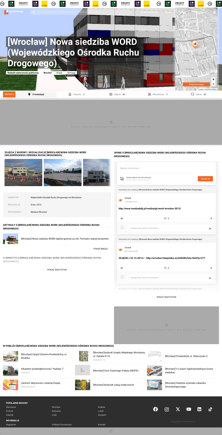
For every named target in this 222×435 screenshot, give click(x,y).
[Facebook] (155, 410)
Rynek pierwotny (149, 12)
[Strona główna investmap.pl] (13, 12)
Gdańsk (9, 415)
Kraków (101, 407)
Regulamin (11, 424)
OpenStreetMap (211, 89)
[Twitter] (178, 410)
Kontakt (102, 424)
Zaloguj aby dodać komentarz (144, 228)
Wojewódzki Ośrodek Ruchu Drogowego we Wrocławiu (56, 197)
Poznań (9, 411)
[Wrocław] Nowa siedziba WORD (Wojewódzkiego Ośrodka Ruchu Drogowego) (170, 190)
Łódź (54, 415)
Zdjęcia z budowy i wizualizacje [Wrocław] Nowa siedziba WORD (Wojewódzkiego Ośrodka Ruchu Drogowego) (45, 154)
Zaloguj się (205, 179)
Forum (182, 12)
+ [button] (213, 79)
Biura (168, 12)
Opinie (199, 94)
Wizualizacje (158, 94)
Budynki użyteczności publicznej (23, 73)
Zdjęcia (117, 94)
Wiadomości (200, 12)
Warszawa (11, 407)
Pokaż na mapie (196, 84)
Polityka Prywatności (62, 424)
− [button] (213, 84)
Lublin (101, 411)
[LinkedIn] (199, 410)
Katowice (56, 411)
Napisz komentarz (129, 168)
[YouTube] (189, 410)
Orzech (128, 198)
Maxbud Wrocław (39, 212)
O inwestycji (38, 94)
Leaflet (201, 89)
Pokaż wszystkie (57, 270)
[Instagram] (166, 410)
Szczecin (102, 415)
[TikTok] (210, 410)
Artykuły (77, 94)
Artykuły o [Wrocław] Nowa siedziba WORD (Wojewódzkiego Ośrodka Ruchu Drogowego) (51, 227)
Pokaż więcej (100, 249)
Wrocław (47, 73)
